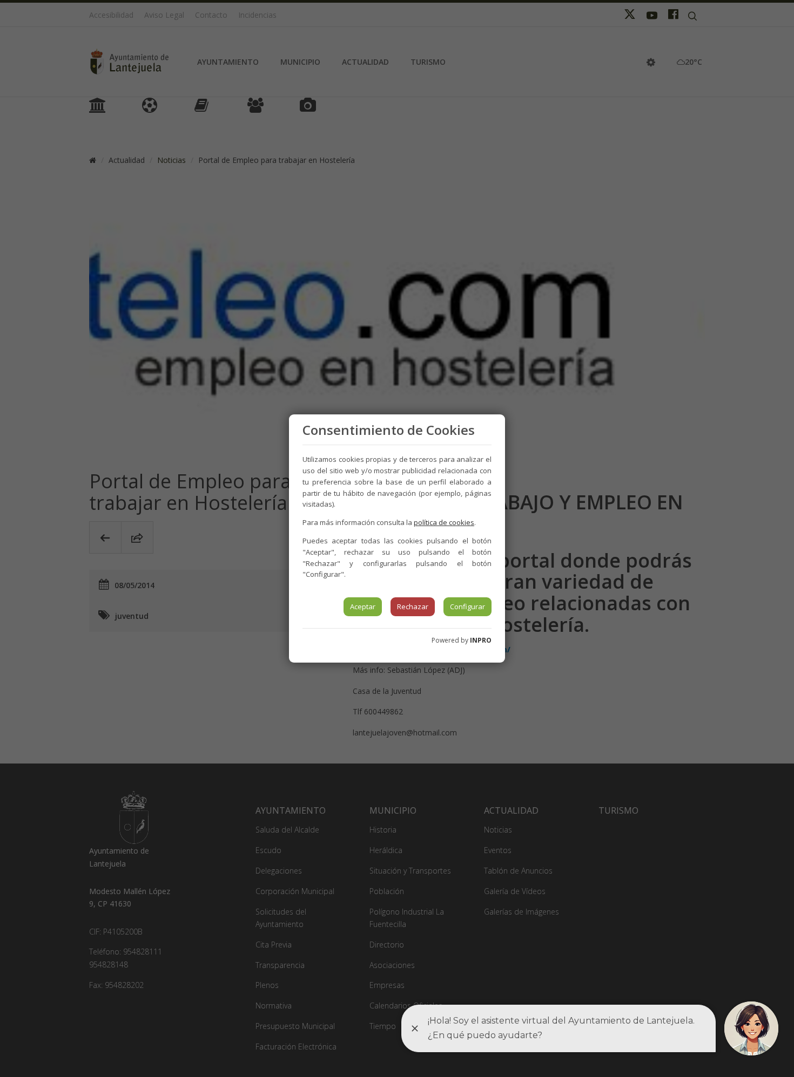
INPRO (481, 640)
